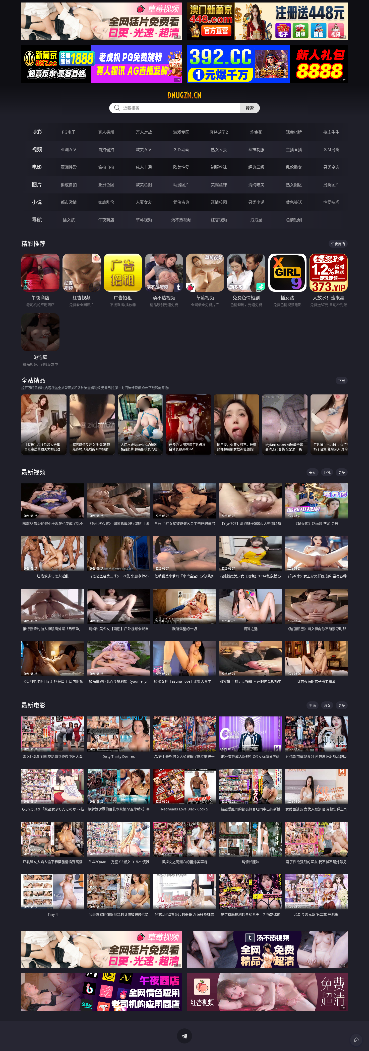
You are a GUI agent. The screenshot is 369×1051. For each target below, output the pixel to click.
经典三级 (256, 167)
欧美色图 (144, 184)
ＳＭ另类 (331, 149)
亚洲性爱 (69, 167)
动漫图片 (181, 184)
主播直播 (294, 149)
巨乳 (327, 472)
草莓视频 (144, 220)
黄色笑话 (294, 202)
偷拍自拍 (106, 167)
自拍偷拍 (106, 149)
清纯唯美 (256, 184)
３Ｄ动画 (181, 149)
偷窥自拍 (69, 184)
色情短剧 (294, 220)
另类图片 (331, 184)
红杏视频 (219, 220)
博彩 (37, 132)
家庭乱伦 (106, 202)
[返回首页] (356, 1040)
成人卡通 (144, 167)
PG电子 (69, 132)
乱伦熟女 (294, 167)
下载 (341, 380)
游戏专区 (181, 132)
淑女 (327, 705)
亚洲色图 (106, 184)
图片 (37, 184)
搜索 (250, 108)
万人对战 (144, 132)
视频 (37, 149)
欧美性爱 (181, 167)
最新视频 (33, 472)
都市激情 (69, 202)
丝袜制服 (256, 149)
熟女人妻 (219, 149)
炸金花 (256, 132)
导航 (37, 219)
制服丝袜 (219, 167)
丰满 (312, 705)
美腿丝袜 (219, 184)
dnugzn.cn (184, 95)
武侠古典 (181, 202)
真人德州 (106, 132)
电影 (37, 167)
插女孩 (69, 220)
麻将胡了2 (219, 132)
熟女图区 (294, 184)
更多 (341, 472)
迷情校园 (219, 202)
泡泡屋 (256, 220)
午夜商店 (106, 220)
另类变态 (331, 167)
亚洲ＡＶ (69, 149)
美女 (312, 472)
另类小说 (256, 202)
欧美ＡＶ (144, 149)
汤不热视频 (181, 220)
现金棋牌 (294, 132)
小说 (37, 202)
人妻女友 (144, 202)
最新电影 (33, 705)
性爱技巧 (331, 202)
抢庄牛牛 (331, 132)
